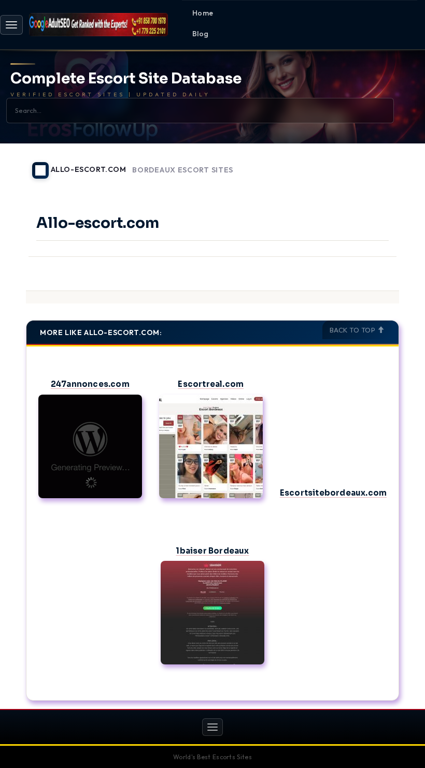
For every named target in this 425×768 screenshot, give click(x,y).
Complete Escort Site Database (126, 79)
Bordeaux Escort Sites (182, 170)
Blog (200, 33)
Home (203, 13)
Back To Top (353, 330)
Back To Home (372, 164)
